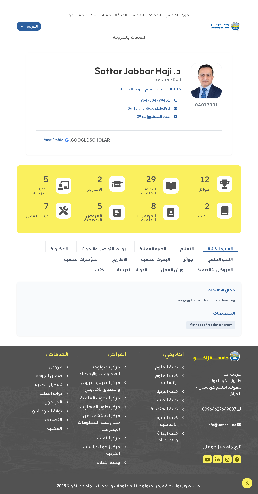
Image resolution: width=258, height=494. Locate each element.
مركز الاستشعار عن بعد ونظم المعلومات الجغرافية (99, 423)
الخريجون (53, 402)
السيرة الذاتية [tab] (220, 249)
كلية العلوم (166, 367)
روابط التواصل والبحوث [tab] (104, 249)
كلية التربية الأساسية (167, 421)
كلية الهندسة (164, 409)
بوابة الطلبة (50, 393)
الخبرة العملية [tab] (153, 249)
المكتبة (54, 428)
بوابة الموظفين (47, 411)
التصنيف (53, 420)
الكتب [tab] (101, 270)
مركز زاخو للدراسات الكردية (101, 450)
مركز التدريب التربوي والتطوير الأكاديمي (100, 386)
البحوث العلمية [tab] (155, 259)
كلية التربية (167, 391)
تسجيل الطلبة (48, 384)
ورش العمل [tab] (172, 270)
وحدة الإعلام (108, 462)
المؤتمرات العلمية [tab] (81, 259)
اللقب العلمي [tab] (220, 259)
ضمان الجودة (49, 376)
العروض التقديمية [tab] (215, 270)
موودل (55, 367)
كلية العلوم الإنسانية (166, 379)
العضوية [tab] (59, 249)
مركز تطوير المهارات (100, 407)
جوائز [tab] (189, 259)
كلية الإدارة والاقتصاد (167, 437)
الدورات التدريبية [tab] (132, 270)
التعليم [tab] (187, 249)
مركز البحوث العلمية (100, 398)
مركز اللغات (108, 438)
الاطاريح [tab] (119, 259)
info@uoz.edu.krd (222, 425)
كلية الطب (167, 400)
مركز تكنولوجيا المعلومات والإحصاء (99, 370)
